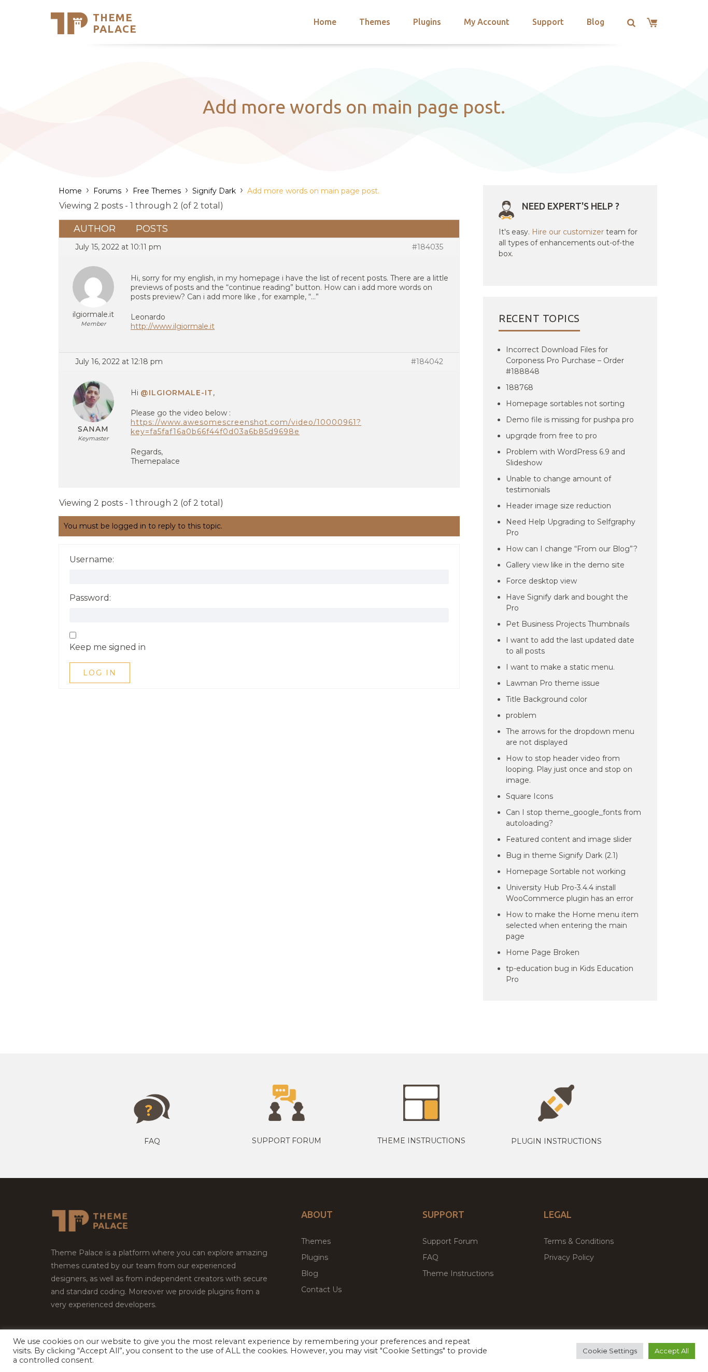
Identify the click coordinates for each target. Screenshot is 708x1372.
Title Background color (546, 699)
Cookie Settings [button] (610, 1351)
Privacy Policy (569, 1257)
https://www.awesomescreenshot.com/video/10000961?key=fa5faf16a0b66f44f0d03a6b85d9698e (246, 427)
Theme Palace (115, 23)
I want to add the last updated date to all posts (570, 645)
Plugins (427, 21)
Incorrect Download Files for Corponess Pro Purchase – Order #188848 (565, 360)
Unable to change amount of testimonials (558, 484)
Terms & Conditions (579, 1241)
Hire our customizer (568, 232)
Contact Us (321, 1289)
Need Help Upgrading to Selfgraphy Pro (570, 527)
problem (521, 715)
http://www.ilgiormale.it (173, 326)
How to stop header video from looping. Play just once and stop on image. (569, 769)
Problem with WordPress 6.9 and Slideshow (565, 457)
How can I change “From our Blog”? (572, 548)
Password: (90, 598)
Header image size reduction (558, 505)
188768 (519, 387)
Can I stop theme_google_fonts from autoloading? (573, 818)
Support (548, 21)
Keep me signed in (107, 647)
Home (325, 21)
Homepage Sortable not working (566, 871)
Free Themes (157, 191)
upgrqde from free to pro (551, 435)
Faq (152, 1141)
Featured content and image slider (569, 839)
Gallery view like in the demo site (565, 565)
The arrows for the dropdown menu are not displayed (570, 737)
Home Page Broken (542, 952)
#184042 (427, 361)
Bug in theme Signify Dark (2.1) (562, 855)
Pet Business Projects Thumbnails (567, 624)
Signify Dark (214, 191)
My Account (486, 21)
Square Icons (529, 796)
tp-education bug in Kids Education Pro (569, 974)
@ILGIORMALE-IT (176, 392)
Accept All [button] (672, 1351)
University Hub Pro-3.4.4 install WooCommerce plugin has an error (569, 893)
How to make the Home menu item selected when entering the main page (572, 925)
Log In (100, 672)
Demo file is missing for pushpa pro (570, 419)
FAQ (430, 1257)
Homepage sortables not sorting (565, 403)
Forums (107, 191)
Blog (595, 21)
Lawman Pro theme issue (553, 683)
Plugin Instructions (556, 1141)
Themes (374, 21)
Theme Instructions (457, 1273)
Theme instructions (421, 1140)
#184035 (427, 247)
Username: (91, 559)
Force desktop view (541, 581)
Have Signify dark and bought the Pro (567, 602)
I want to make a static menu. (560, 667)
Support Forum (286, 1140)
